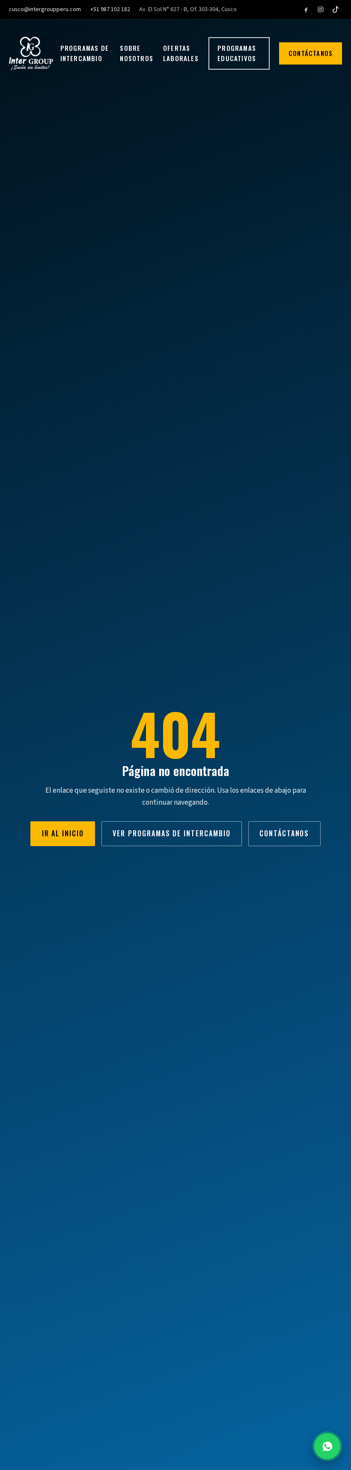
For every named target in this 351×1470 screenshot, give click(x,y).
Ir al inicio (63, 833)
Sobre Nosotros (136, 53)
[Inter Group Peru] (31, 53)
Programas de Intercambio (84, 53)
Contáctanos (311, 53)
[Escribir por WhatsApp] (327, 1446)
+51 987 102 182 (110, 9)
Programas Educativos (236, 53)
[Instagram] (321, 9)
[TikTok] (336, 9)
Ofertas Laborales (181, 53)
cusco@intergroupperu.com (45, 9)
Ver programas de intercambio (171, 833)
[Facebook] (306, 9)
